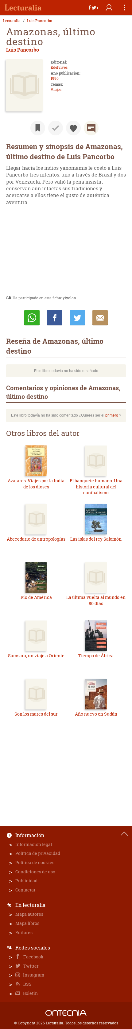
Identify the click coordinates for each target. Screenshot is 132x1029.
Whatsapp (32, 317)
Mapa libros (27, 923)
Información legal (33, 844)
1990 (55, 78)
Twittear (77, 317)
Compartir (54, 317)
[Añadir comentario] (91, 128)
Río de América (36, 597)
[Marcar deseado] (73, 128)
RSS (27, 984)
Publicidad (26, 880)
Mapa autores (29, 914)
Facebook (33, 957)
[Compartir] (93, 7)
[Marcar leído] (55, 128)
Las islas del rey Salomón (96, 539)
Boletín (30, 993)
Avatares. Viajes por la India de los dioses (36, 484)
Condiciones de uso (35, 872)
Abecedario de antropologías (36, 539)
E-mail (100, 317)
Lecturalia (12, 20)
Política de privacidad (37, 853)
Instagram (33, 975)
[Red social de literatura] (23, 7)
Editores (24, 932)
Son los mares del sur (36, 714)
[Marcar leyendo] (37, 128)
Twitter (30, 966)
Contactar (25, 890)
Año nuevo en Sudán (96, 714)
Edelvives (59, 67)
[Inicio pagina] (124, 833)
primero (111, 415)
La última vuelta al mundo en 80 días (96, 600)
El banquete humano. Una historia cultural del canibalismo (96, 486)
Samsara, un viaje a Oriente (36, 655)
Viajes (56, 89)
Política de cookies (34, 862)
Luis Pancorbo (39, 20)
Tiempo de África (96, 655)
